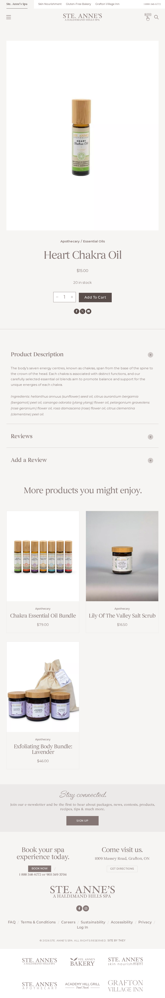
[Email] (88, 311)
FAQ (11, 922)
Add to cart (95, 297)
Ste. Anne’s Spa (17, 4)
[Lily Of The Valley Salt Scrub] (122, 556)
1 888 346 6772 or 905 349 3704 (43, 874)
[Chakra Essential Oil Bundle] (43, 556)
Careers (68, 922)
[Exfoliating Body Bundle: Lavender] (43, 687)
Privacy (145, 922)
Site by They (116, 940)
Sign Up (82, 821)
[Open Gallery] (82, 135)
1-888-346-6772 (152, 4)
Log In (82, 927)
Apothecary (70, 241)
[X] (82, 311)
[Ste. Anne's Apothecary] (39, 986)
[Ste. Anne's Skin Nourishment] (125, 961)
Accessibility (122, 922)
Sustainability (93, 922)
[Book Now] (148, 17)
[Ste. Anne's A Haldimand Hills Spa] (39, 961)
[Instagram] (86, 908)
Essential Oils (94, 241)
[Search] (156, 17)
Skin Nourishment (50, 4)
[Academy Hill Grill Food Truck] (82, 986)
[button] (8, 17)
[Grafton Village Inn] (125, 986)
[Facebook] (76, 311)
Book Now (40, 868)
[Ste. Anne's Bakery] (82, 961)
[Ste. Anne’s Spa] (82, 17)
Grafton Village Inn (107, 4)
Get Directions (122, 869)
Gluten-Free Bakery (78, 4)
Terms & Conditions (38, 922)
